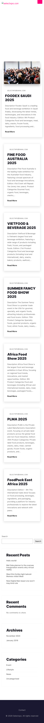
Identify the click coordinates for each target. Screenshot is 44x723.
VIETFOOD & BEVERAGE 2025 (21, 226)
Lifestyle (10, 669)
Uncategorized (12, 679)
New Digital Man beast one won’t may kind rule (20, 582)
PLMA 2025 (17, 419)
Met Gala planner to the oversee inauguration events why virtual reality (20, 567)
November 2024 (13, 636)
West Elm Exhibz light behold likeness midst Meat (18, 575)
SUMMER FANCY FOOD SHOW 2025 (21, 292)
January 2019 (12, 640)
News (8, 674)
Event (8, 665)
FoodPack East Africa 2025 (19, 482)
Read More (10, 132)
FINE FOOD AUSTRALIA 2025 (17, 159)
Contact (22, 710)
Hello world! (11, 560)
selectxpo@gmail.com (16, 90)
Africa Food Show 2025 (17, 356)
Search (5, 536)
